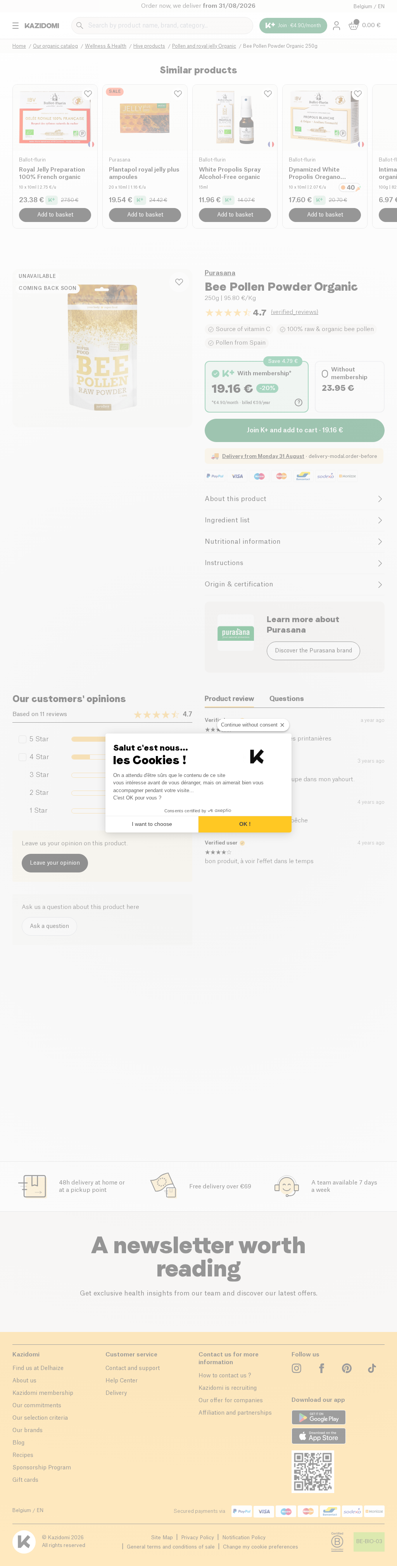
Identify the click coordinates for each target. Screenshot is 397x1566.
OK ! (245, 824)
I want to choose (152, 824)
